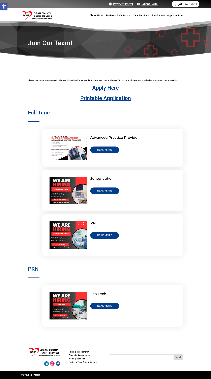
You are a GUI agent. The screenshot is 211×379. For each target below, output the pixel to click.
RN (93, 223)
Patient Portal (149, 4)
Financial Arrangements (80, 355)
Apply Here (105, 88)
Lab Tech (98, 294)
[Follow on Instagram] (52, 363)
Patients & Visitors (117, 15)
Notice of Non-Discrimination (83, 362)
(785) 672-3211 (187, 4)
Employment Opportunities (167, 15)
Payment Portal (123, 4)
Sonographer (101, 178)
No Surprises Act (77, 359)
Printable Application (105, 98)
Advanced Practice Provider (114, 137)
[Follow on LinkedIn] (46, 363)
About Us (95, 15)
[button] (3, 6)
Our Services (141, 15)
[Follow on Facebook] (58, 363)
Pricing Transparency (79, 352)
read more (104, 149)
